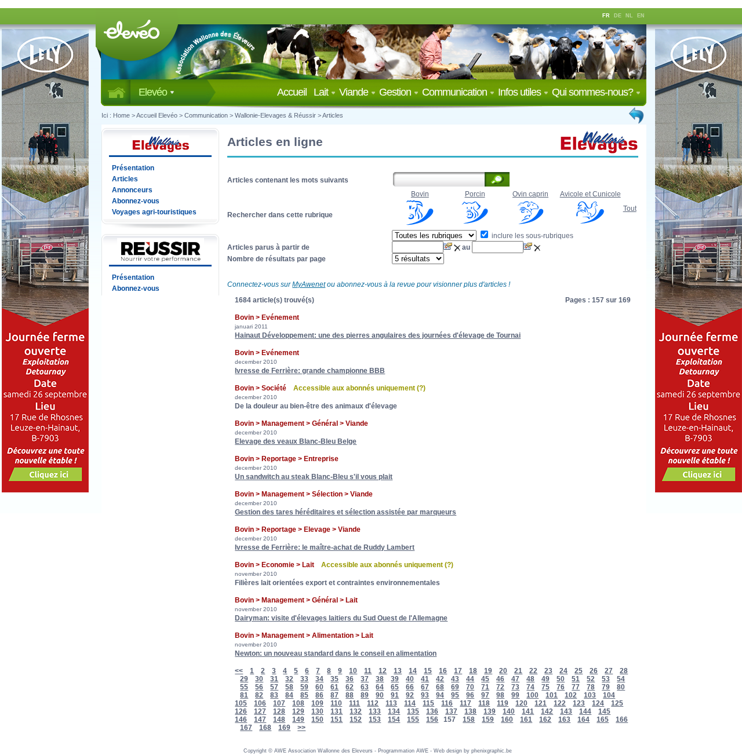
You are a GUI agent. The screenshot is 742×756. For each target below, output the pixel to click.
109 (317, 703)
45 (485, 679)
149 (298, 719)
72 (500, 687)
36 (349, 679)
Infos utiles (520, 92)
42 (440, 679)
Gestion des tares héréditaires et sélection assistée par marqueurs (345, 512)
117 (465, 703)
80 (621, 687)
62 (349, 687)
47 (515, 679)
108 (298, 703)
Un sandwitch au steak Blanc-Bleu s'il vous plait (313, 477)
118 (484, 703)
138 (470, 711)
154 (394, 719)
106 (260, 703)
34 (319, 679)
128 (279, 711)
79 (606, 687)
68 (440, 687)
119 (502, 703)
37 (365, 679)
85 (304, 695)
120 (521, 703)
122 (560, 703)
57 (274, 687)
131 (336, 711)
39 (395, 679)
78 (591, 687)
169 (284, 728)
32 (289, 679)
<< (239, 671)
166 (622, 719)
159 (488, 719)
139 (489, 711)
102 (571, 695)
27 (609, 671)
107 (279, 703)
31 (274, 679)
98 (500, 695)
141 (528, 711)
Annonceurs (132, 190)
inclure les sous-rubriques (531, 236)
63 (365, 687)
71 (485, 687)
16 (443, 671)
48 (530, 679)
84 (289, 695)
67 (425, 687)
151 (336, 719)
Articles (332, 115)
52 (591, 679)
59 (304, 687)
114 (410, 703)
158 (469, 719)
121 (540, 703)
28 (624, 671)
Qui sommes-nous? (593, 92)
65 (395, 687)
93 (425, 695)
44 (470, 679)
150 (317, 719)
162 (545, 719)
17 (458, 671)
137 (451, 711)
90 (380, 695)
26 (594, 671)
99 (515, 695)
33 (304, 679)
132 (356, 711)
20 (503, 671)
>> (301, 728)
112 (373, 703)
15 (428, 671)
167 (246, 728)
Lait (322, 92)
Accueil (294, 92)
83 (274, 695)
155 (413, 719)
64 (380, 687)
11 (368, 671)
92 (410, 695)
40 (410, 679)
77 (576, 687)
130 (317, 711)
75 (545, 687)
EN (641, 16)
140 (509, 711)
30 (259, 679)
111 (354, 703)
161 (526, 719)
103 (590, 695)
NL (629, 16)
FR (606, 16)
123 (579, 703)
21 (518, 671)
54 (621, 679)
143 (566, 711)
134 (394, 711)
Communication (455, 92)
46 (500, 679)
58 (289, 687)
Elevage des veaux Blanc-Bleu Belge (296, 441)
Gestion (396, 92)
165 (602, 719)
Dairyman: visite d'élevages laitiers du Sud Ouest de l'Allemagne (341, 618)
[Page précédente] (637, 115)
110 (336, 703)
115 (428, 703)
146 (241, 719)
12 (383, 671)
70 (470, 687)
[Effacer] (458, 247)
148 (279, 719)
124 (598, 703)
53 (606, 679)
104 (609, 695)
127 (260, 711)
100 (532, 695)
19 (488, 671)
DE (617, 16)
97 (485, 695)
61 (334, 687)
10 (353, 671)
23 (548, 671)
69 (455, 687)
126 (241, 711)
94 (440, 695)
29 (244, 679)
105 (241, 703)
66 (410, 687)
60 (319, 687)
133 (375, 711)
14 (413, 671)
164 (583, 719)
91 (395, 695)
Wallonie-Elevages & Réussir (275, 115)
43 (455, 679)
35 (334, 679)
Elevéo (154, 92)
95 (455, 695)
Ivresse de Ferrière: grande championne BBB (310, 371)
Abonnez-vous (135, 201)
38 (380, 679)
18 (473, 671)
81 (244, 695)
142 (547, 711)
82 (259, 695)
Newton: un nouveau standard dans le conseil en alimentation (336, 653)
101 (551, 695)
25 (578, 671)
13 (398, 671)
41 (425, 679)
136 (432, 711)
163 (564, 719)
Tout (629, 208)
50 (560, 679)
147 (260, 719)
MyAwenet (308, 284)
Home (121, 115)
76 (560, 687)
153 (375, 719)
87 (334, 695)
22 (533, 671)
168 (265, 728)
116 (447, 703)
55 (244, 687)
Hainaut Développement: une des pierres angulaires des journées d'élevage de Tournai (378, 335)
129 (298, 711)
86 (319, 695)
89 (365, 695)
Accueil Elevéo (156, 115)
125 (617, 703)
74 (530, 687)
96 (470, 695)
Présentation (133, 168)
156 (432, 719)
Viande (354, 92)
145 (604, 711)
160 (507, 719)
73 (515, 687)
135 (413, 711)
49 (545, 679)
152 (356, 719)
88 (349, 695)
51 (576, 679)
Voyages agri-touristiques (154, 212)
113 (391, 703)
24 (563, 671)
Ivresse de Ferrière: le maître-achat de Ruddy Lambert (324, 547)
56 (259, 687)
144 (585, 711)
